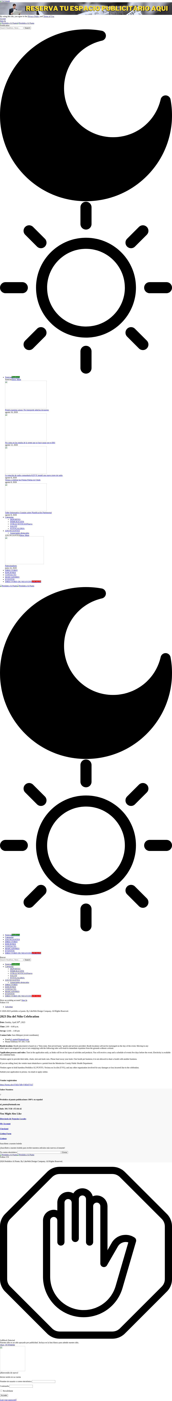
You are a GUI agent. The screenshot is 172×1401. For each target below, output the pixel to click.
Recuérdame (8, 1391)
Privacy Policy (33, 16)
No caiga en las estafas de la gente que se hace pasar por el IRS (30, 443)
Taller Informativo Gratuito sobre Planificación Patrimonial (28, 513)
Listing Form (5, 1134)
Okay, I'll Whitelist (7, 1345)
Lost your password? (8, 1400)
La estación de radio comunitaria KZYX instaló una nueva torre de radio (34, 475)
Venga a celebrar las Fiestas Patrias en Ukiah (22, 480)
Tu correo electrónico (8, 1152)
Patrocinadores (11, 566)
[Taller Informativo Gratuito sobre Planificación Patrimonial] (26, 510)
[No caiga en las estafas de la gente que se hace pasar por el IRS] (26, 440)
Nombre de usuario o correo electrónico (15, 1381)
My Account (5, 1124)
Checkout (4, 1129)
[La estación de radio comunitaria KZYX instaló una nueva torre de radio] (26, 473)
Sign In (24, 1000)
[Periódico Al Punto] (17, 23)
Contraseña (4, 1386)
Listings (3, 1138)
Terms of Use (48, 16)
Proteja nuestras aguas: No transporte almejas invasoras (27, 410)
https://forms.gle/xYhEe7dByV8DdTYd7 (16, 1085)
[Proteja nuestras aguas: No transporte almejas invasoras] (26, 408)
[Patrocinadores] (24, 563)
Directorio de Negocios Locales (13, 1119)
